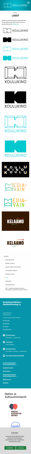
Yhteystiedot (8, 281)
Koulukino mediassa (10, 263)
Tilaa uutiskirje (10, 344)
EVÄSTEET (14, 433)
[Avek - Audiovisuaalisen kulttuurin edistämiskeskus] (15, 426)
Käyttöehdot (6, 323)
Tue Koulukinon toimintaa (11, 270)
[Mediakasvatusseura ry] (15, 410)
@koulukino (9, 337)
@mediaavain (17, 337)
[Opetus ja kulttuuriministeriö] (15, 395)
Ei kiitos (21, 448)
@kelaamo (16, 351)
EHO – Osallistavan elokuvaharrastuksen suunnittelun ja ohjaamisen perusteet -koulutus (16, 289)
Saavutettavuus (7, 329)
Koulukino (15, 13)
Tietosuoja (6, 326)
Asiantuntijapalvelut (10, 285)
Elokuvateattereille (9, 260)
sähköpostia (15, 24)
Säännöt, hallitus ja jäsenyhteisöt (13, 267)
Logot (6, 278)
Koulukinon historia (9, 274)
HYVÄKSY (10, 448)
